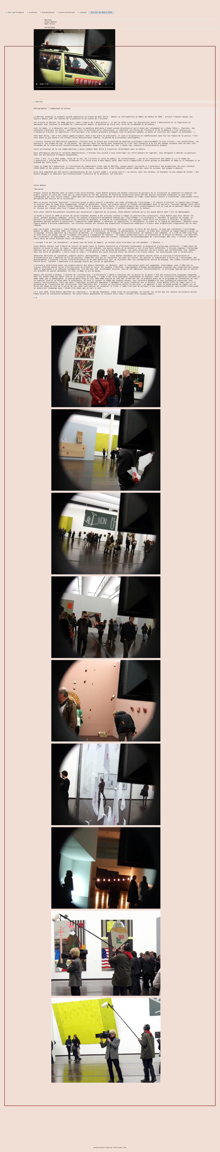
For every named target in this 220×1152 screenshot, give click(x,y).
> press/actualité (66, 12)
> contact (82, 12)
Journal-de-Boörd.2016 (101, 12)
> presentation (47, 12)
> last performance (14, 12)
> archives (32, 12)
